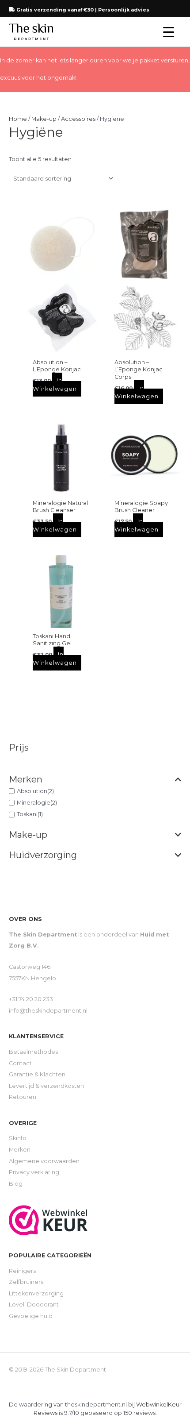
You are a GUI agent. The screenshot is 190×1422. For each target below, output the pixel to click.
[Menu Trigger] (168, 32)
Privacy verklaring (34, 1172)
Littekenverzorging (36, 1293)
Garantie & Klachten (37, 1074)
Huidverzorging (43, 855)
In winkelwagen (55, 384)
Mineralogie (33, 802)
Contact (20, 1063)
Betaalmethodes (33, 1051)
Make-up (28, 834)
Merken (25, 779)
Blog (16, 1183)
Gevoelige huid (31, 1316)
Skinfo (18, 1138)
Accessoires (78, 119)
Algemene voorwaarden (44, 1161)
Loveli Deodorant (34, 1304)
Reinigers (22, 1271)
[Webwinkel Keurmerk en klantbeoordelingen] (48, 1219)
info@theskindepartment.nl (48, 1010)
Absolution (32, 790)
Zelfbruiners (26, 1282)
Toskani (27, 814)
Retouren (22, 1097)
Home (18, 119)
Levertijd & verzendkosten (46, 1086)
